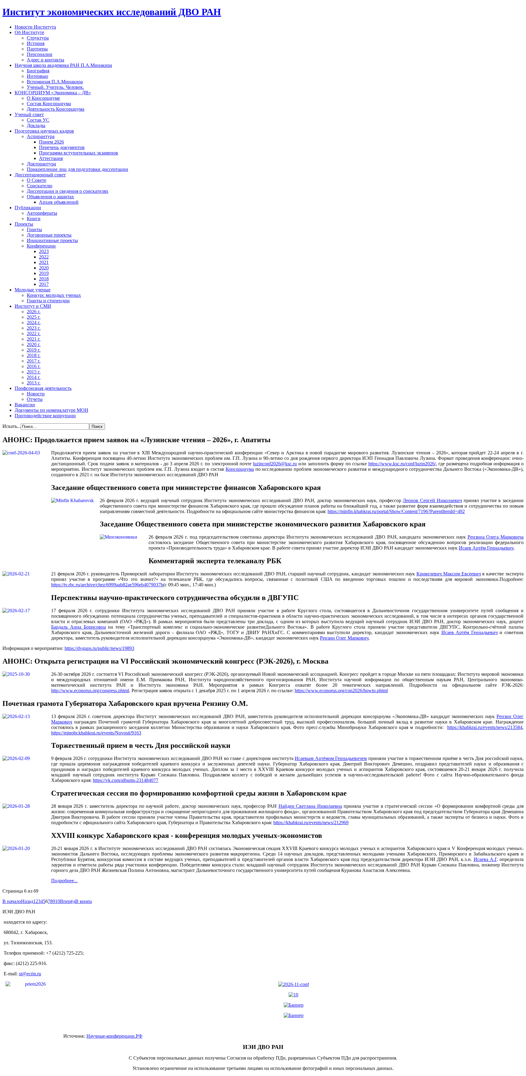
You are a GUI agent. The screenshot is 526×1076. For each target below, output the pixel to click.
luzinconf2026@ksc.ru (275, 463)
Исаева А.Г (485, 859)
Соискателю (39, 185)
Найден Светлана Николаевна (310, 806)
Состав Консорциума (49, 103)
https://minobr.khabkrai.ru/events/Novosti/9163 (96, 732)
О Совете (36, 180)
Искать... (11, 426)
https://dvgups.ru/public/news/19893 (99, 648)
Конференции (41, 245)
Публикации (28, 207)
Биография (38, 70)
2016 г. (33, 366)
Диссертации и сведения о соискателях (67, 191)
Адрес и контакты (45, 59)
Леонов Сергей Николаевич (432, 500)
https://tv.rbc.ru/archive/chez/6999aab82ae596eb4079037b (107, 584)
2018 (44, 278)
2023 (44, 251)
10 (57, 901)
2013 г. (33, 382)
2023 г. (33, 328)
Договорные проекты (49, 235)
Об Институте (29, 32)
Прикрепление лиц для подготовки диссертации (77, 169)
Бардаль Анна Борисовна (78, 627)
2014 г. (33, 377)
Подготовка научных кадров (44, 131)
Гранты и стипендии (48, 300)
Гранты (34, 229)
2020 (44, 267)
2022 (44, 256)
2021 (44, 262)
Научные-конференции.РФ (114, 1036)
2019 (44, 273)
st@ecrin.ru (30, 973)
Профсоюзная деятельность (43, 388)
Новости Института (35, 27)
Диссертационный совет (40, 174)
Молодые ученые (33, 289)
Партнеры (37, 48)
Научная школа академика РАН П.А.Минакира (63, 65)
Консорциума (240, 469)
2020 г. (33, 344)
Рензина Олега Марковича (496, 537)
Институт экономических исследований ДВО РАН (111, 11)
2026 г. (33, 311)
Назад (27, 901)
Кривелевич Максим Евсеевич (448, 573)
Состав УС (38, 120)
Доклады (36, 125)
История (35, 43)
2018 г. (33, 355)
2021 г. (33, 339)
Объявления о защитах (50, 196)
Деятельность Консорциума (55, 109)
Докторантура (41, 163)
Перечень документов (62, 147)
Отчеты (35, 399)
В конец (83, 901)
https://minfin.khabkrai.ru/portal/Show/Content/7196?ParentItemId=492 (396, 511)
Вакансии (25, 404)
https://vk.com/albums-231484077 (125, 780)
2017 (44, 284)
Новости (36, 393)
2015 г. (33, 371)
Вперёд (67, 901)
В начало (11, 901)
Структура (38, 37)
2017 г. (33, 360)
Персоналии (39, 54)
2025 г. (33, 317)
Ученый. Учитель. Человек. (55, 87)
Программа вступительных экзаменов (78, 152)
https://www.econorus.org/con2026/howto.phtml (341, 690)
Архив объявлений (59, 202)
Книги (33, 218)
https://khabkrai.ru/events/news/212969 (311, 822)
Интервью (37, 76)
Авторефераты (42, 213)
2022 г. (33, 333)
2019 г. (33, 349)
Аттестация (51, 158)
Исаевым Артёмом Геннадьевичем (331, 758)
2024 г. (33, 322)
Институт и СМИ (33, 306)
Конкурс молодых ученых (54, 295)
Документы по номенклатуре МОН (51, 410)
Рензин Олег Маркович (344, 637)
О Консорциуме (43, 98)
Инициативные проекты (52, 240)
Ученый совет (29, 114)
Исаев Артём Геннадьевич (486, 547)
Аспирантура (40, 136)
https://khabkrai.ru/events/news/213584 (484, 727)
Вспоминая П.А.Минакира (55, 81)
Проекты (24, 224)
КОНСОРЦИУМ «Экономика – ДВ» (53, 92)
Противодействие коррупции (45, 415)
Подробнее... (64, 880)
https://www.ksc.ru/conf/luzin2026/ (402, 463)
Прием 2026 (51, 141)
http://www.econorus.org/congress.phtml (90, 690)
